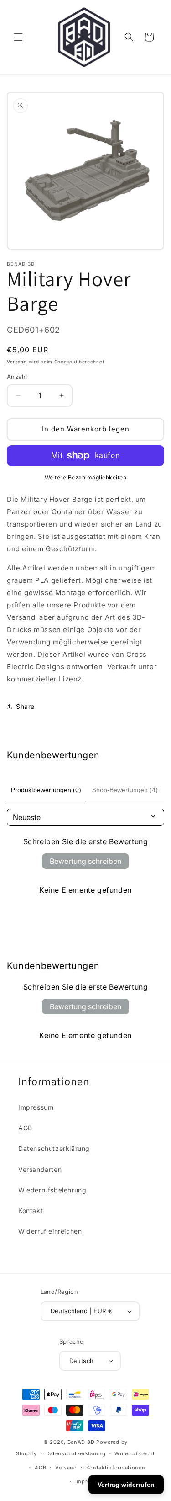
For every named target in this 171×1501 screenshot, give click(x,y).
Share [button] (25, 706)
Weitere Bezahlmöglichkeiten (86, 477)
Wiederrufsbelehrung (52, 1190)
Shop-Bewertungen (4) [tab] (125, 789)
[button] (18, 37)
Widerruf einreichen (50, 1231)
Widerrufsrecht (134, 1453)
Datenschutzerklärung (54, 1148)
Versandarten (40, 1169)
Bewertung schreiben (85, 861)
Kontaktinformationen (115, 1467)
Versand (17, 361)
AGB (25, 1128)
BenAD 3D (81, 1442)
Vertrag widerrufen (126, 1484)
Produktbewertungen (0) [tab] (46, 789)
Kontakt (30, 1210)
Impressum (35, 1107)
